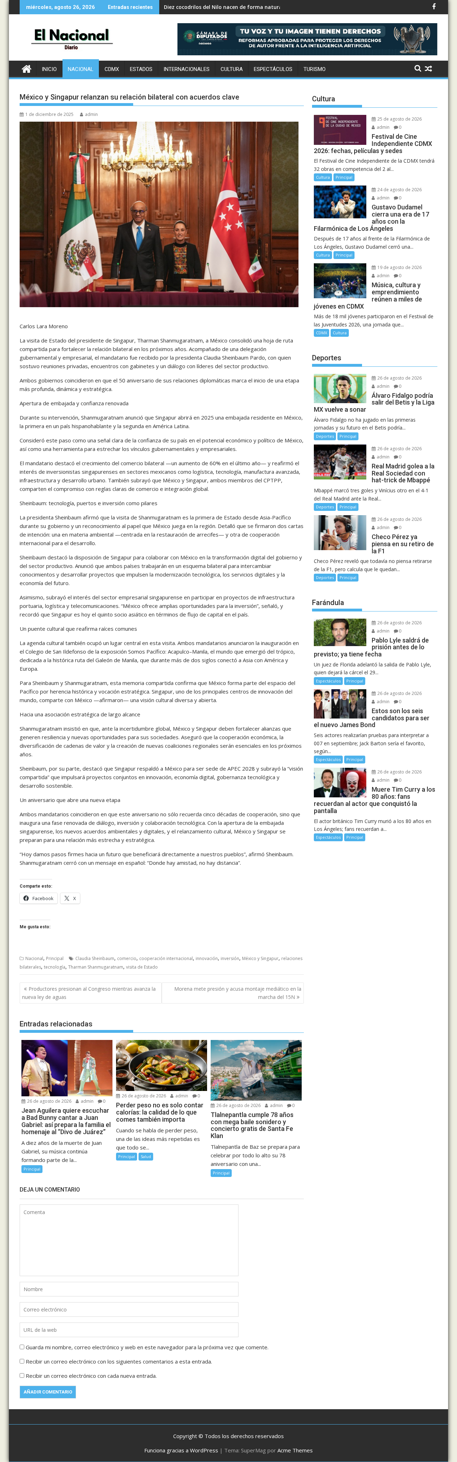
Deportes (325, 436)
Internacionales (187, 69)
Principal (55, 958)
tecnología (54, 967)
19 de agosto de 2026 (399, 267)
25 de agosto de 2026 (399, 119)
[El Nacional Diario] (26, 68)
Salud (146, 1156)
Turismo (314, 69)
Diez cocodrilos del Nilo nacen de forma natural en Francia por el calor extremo (263, 7)
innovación (207, 958)
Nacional (81, 69)
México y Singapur (260, 958)
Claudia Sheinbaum (94, 958)
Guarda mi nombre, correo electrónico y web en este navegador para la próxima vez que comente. (147, 1347)
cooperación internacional (166, 958)
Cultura (232, 69)
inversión (230, 958)
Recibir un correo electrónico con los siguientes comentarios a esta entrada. (119, 1361)
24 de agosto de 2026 (399, 190)
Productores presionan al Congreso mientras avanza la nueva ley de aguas (89, 992)
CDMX (112, 69)
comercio (126, 958)
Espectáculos (273, 69)
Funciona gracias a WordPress (181, 1450)
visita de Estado (142, 967)
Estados (141, 69)
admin (91, 114)
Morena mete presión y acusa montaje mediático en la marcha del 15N (237, 992)
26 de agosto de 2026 (48, 1101)
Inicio (49, 69)
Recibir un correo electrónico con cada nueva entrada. (91, 1375)
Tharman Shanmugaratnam (95, 967)
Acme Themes (295, 1450)
